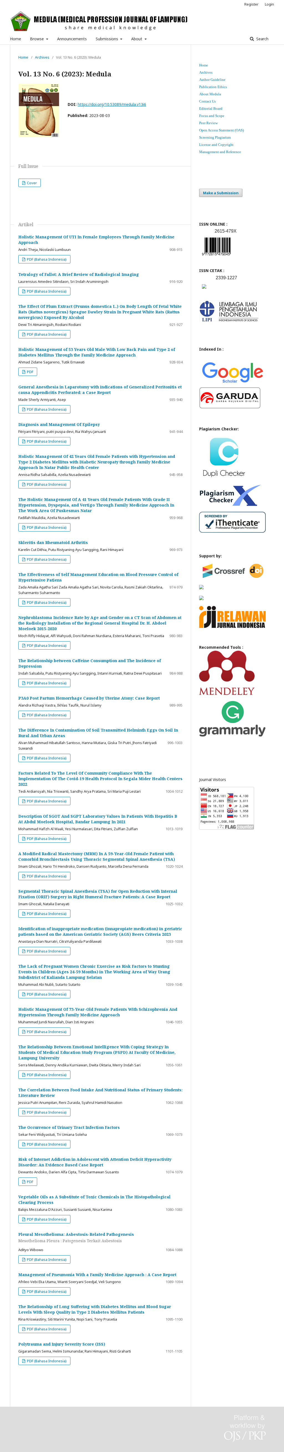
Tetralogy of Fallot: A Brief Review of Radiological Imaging (78, 274)
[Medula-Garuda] (230, 407)
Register (251, 4)
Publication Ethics (213, 87)
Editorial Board (210, 108)
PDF (29, 371)
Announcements (72, 38)
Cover (31, 182)
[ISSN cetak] (204, 290)
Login (269, 4)
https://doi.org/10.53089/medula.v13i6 (112, 104)
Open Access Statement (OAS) (221, 130)
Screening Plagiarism (215, 137)
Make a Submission (221, 192)
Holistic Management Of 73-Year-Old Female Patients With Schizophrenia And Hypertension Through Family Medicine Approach (97, 1012)
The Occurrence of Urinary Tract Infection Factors (69, 1127)
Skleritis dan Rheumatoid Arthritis (53, 542)
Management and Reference (220, 152)
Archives (42, 57)
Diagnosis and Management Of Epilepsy (59, 424)
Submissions (107, 38)
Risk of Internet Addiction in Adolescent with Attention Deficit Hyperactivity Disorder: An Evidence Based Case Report (94, 1162)
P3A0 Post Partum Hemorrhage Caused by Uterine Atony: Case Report (89, 698)
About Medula (210, 94)
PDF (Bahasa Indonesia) (46, 259)
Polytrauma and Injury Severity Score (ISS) (61, 1344)
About (137, 38)
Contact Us (207, 101)
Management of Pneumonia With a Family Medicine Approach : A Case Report (97, 1274)
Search (261, 38)
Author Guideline (212, 80)
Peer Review (208, 123)
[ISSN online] (216, 256)
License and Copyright (216, 145)
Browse (37, 38)
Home (15, 38)
